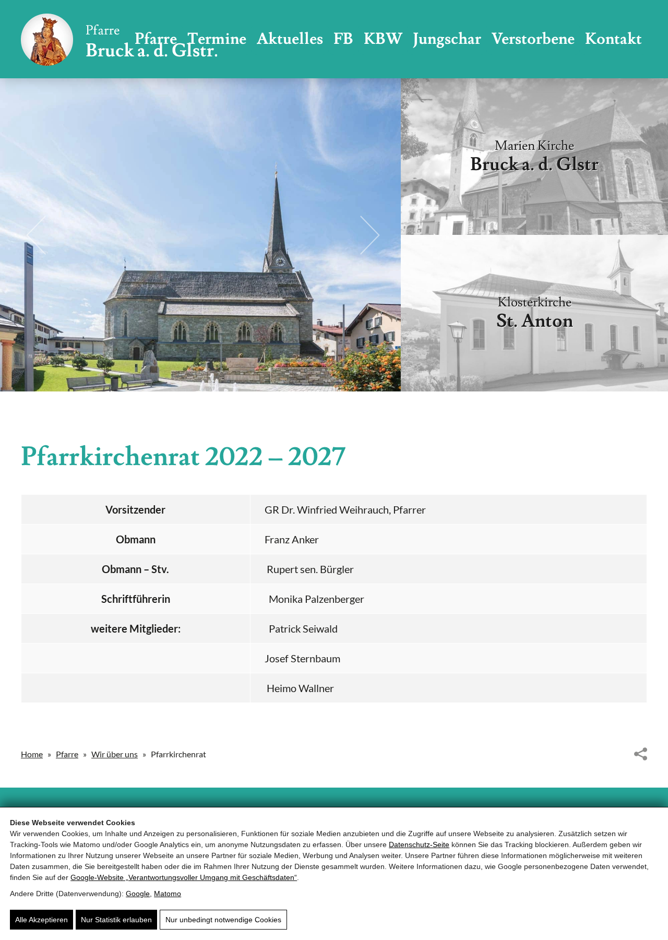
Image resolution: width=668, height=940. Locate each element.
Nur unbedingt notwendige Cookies (223, 919)
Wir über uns (114, 754)
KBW (383, 39)
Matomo (167, 893)
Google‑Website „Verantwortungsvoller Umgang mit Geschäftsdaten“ (183, 877)
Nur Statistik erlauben (116, 919)
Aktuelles (290, 39)
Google (138, 893)
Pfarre (67, 754)
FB (343, 39)
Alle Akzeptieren (41, 919)
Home (32, 754)
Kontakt (613, 39)
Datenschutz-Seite (419, 844)
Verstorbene (533, 39)
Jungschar (447, 39)
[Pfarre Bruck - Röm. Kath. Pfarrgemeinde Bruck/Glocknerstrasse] (119, 39)
